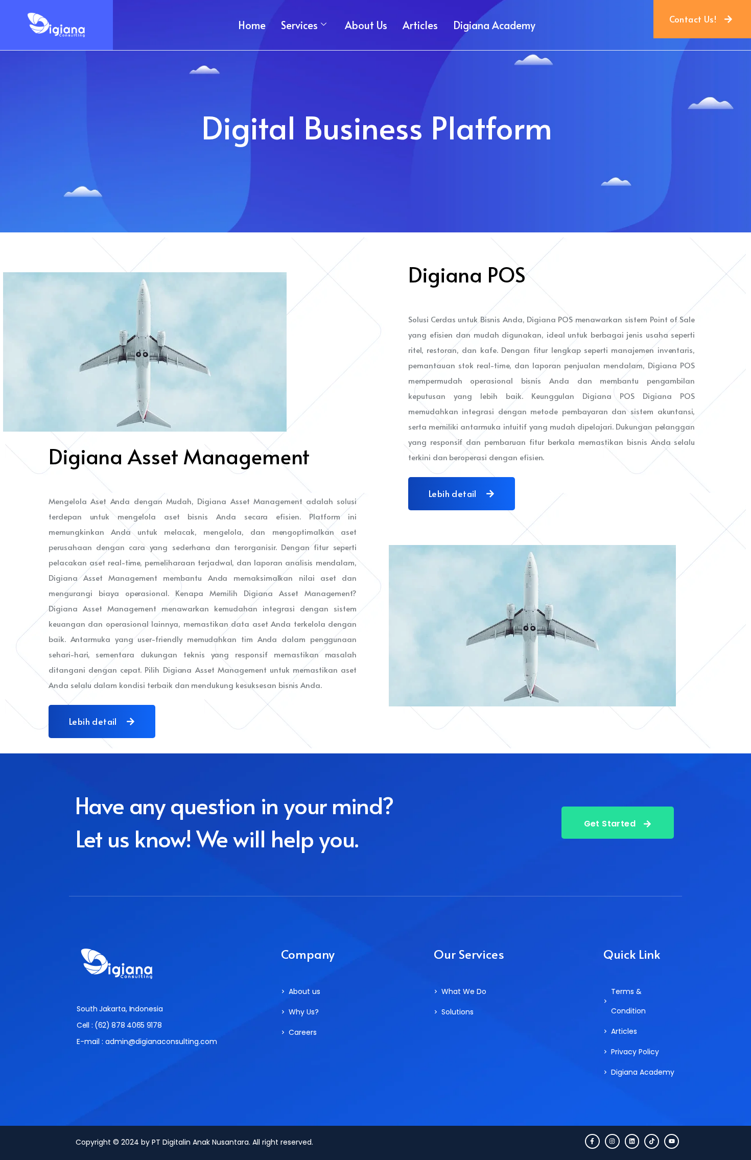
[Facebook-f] (592, 1141)
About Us (366, 25)
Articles (420, 25)
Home (252, 25)
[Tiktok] (651, 1141)
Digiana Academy (494, 25)
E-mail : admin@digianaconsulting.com (147, 1041)
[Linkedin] (632, 1141)
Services (299, 25)
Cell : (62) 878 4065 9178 (119, 1025)
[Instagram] (612, 1141)
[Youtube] (671, 1141)
